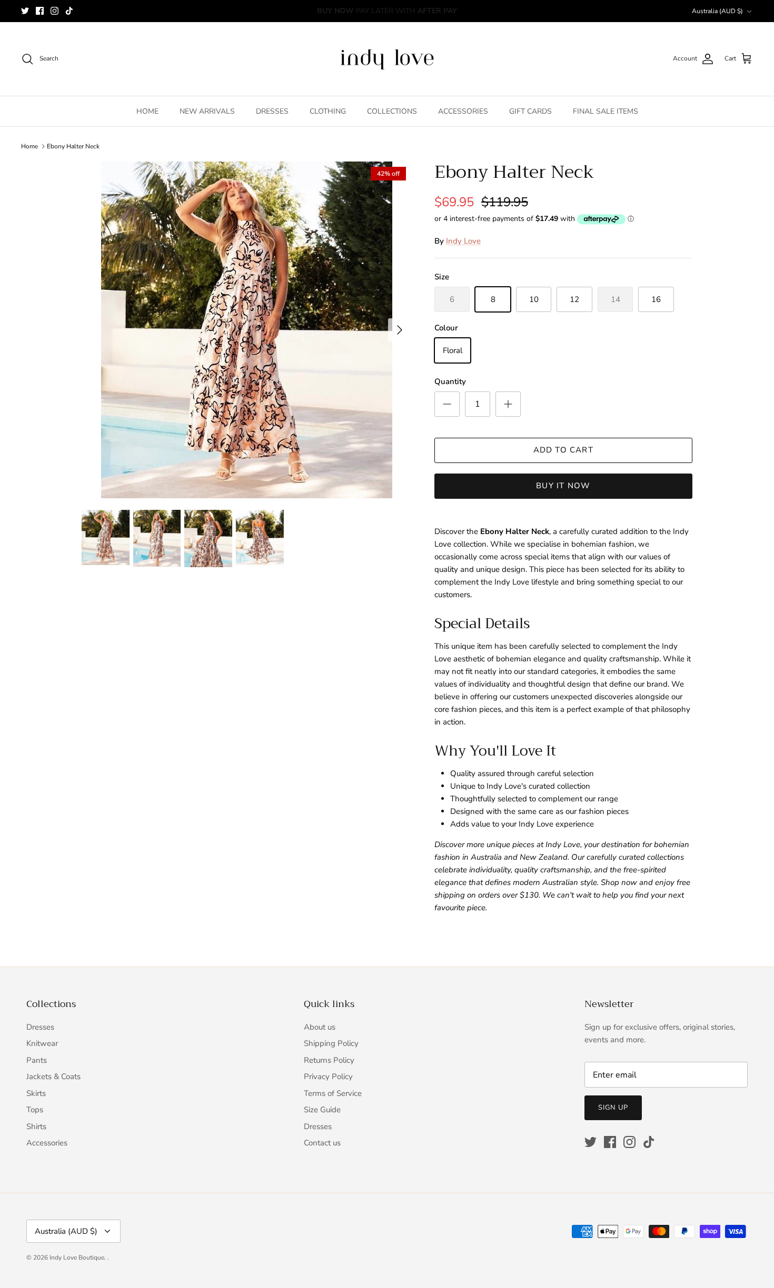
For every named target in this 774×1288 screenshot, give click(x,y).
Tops (34, 1109)
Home (29, 146)
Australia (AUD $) (717, 11)
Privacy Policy (328, 1076)
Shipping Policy (331, 1043)
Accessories (46, 1143)
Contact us (322, 1143)
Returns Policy (329, 1060)
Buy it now (563, 485)
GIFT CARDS (530, 111)
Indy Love (463, 241)
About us (319, 1027)
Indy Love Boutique (76, 1257)
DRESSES (272, 111)
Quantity (450, 381)
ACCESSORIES (463, 111)
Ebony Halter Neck (73, 146)
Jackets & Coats (53, 1076)
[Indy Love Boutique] (387, 59)
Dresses (40, 1027)
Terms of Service (333, 1093)
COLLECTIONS (392, 111)
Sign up (613, 1107)
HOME (147, 111)
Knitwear (42, 1043)
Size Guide (322, 1109)
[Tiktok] (69, 11)
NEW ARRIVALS (207, 111)
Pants (36, 1060)
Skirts (36, 1093)
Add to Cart (563, 450)
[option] (246, 330)
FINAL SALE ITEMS (605, 111)
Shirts (36, 1126)
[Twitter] (25, 11)
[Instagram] (54, 11)
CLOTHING (328, 111)
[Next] (399, 329)
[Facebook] (40, 11)
